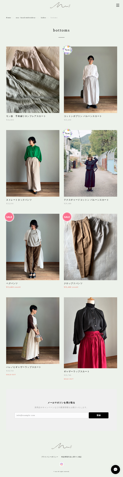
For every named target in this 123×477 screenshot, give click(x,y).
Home (8, 18)
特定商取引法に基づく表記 (71, 457)
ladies (43, 18)
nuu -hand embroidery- (26, 18)
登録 (99, 415)
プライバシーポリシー (49, 457)
